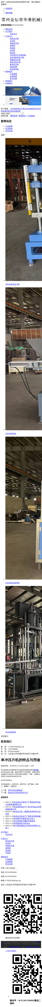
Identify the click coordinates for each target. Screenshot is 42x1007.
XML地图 (35, 947)
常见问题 (13, 79)
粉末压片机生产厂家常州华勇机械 (27, 816)
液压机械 (13, 67)
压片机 (12, 41)
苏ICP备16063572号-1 (15, 947)
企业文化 (13, 34)
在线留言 (9, 8)
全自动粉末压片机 (17, 57)
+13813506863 (10, 951)
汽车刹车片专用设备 (18, 55)
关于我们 (9, 31)
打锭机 (12, 50)
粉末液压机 (14, 69)
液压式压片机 (15, 62)
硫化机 (12, 53)
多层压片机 (14, 43)
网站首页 (9, 29)
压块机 (12, 48)
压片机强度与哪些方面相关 (24, 821)
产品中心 (9, 36)
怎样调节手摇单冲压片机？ (24, 819)
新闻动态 (9, 71)
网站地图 (9, 13)
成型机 (12, 46)
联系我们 (9, 81)
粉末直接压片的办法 (22, 823)
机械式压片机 (15, 60)
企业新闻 (13, 76)
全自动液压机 (30, 109)
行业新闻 (13, 74)
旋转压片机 (14, 64)
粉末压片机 (14, 39)
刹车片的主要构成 (15, 790)
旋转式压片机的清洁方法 (18, 793)
